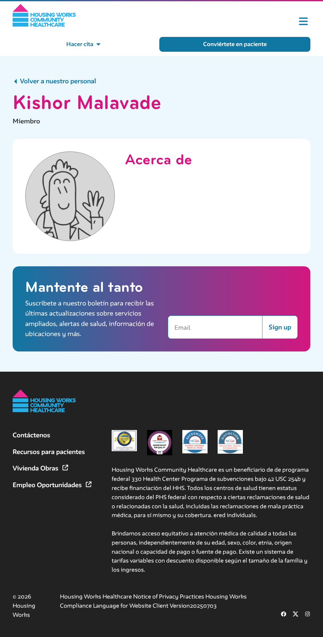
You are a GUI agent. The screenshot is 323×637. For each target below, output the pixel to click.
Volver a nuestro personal (57, 81)
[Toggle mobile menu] (303, 21)
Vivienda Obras (36, 468)
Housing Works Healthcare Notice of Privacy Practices (132, 596)
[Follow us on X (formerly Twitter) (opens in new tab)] (295, 614)
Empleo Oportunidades (48, 485)
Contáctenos (31, 435)
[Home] (44, 15)
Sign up (280, 327)
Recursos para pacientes (49, 452)
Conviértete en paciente (235, 44)
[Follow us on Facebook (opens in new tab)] (283, 614)
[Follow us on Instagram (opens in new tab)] (307, 614)
